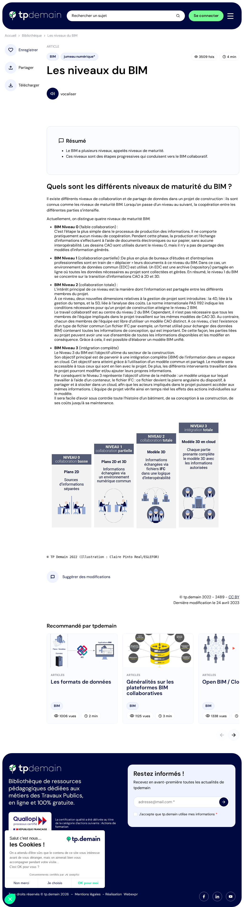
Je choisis (54, 883)
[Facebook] (204, 896)
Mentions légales (88, 894)
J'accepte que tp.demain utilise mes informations (178, 814)
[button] (86, 577)
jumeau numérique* (79, 56)
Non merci (21, 883)
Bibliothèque (32, 35)
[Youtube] (230, 896)
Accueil (10, 35)
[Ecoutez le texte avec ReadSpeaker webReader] (143, 93)
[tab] (204, 896)
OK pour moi (88, 883)
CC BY (234, 597)
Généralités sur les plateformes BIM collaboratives (150, 687)
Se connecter (206, 15)
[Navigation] (230, 16)
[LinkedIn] (217, 896)
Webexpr (131, 894)
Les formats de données (81, 682)
